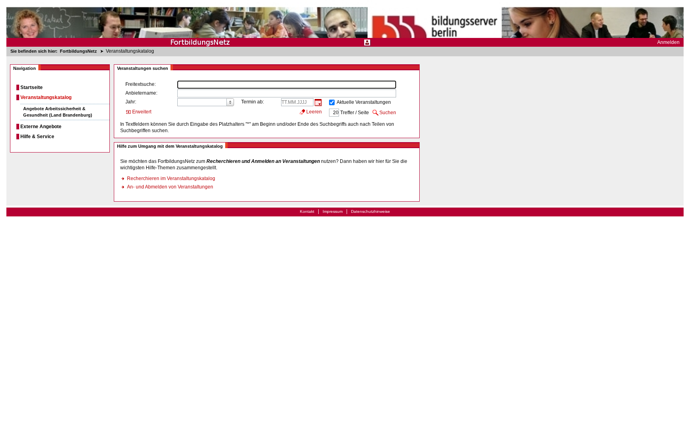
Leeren (314, 112)
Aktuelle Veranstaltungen (364, 102)
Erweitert (141, 112)
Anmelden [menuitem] (668, 42)
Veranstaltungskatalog (45, 97)
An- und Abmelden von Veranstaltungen (170, 187)
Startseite (31, 87)
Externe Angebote (40, 126)
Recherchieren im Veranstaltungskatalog (171, 178)
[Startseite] (345, 23)
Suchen (387, 112)
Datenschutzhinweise (370, 211)
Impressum (333, 211)
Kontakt (307, 211)
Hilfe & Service (37, 136)
